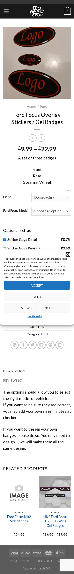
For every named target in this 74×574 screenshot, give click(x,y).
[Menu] (6, 11)
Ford (43, 107)
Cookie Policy (35, 316)
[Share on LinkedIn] (59, 345)
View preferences (37, 308)
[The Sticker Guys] (37, 11)
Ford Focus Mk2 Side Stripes (19, 519)
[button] (68, 254)
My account (20, 561)
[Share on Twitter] (32, 345)
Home (31, 107)
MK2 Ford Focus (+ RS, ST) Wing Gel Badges (55, 521)
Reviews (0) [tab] (12, 380)
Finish (7, 196)
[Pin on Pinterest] (50, 345)
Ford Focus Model (15, 210)
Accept (37, 285)
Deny (37, 297)
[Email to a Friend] (41, 345)
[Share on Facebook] (24, 345)
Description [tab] (14, 371)
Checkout (44, 561)
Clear (67, 190)
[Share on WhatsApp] (14, 345)
